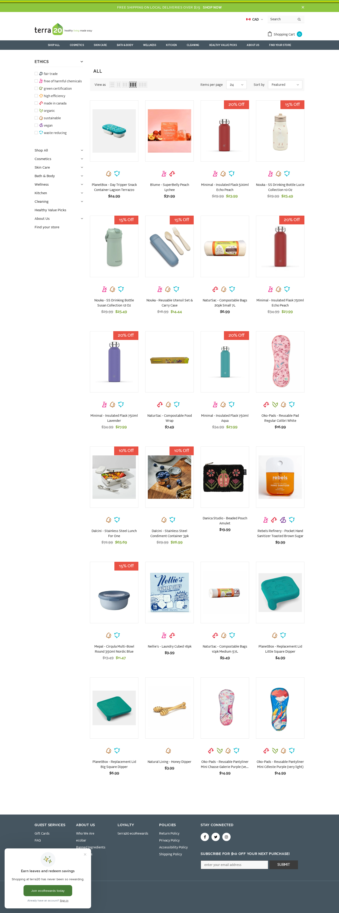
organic (49, 111)
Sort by (259, 84)
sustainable (52, 118)
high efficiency (54, 96)
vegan (48, 125)
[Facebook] (205, 837)
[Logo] (63, 30)
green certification (58, 88)
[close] (302, 7)
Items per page (211, 84)
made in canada (55, 103)
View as (100, 84)
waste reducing (55, 133)
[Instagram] (226, 837)
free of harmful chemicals (63, 81)
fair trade (51, 74)
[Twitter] (215, 837)
